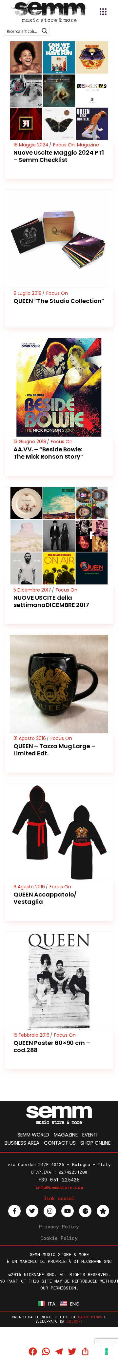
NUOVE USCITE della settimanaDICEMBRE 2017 (51, 601)
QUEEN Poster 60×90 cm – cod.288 (51, 1046)
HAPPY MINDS (90, 1316)
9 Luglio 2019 (27, 293)
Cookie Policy (59, 1238)
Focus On (64, 144)
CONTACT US (60, 1142)
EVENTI (89, 1134)
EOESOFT (75, 1321)
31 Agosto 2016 (29, 738)
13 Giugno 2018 (29, 441)
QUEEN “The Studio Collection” (58, 301)
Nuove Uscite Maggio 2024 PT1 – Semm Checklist (58, 156)
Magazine (88, 144)
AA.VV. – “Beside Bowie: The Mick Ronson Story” (48, 453)
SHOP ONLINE (95, 1142)
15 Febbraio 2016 (31, 1035)
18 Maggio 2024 (31, 144)
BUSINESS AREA (22, 1142)
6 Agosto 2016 (29, 886)
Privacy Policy (59, 1226)
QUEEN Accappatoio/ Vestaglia (45, 898)
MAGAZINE (66, 1134)
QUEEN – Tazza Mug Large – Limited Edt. (54, 749)
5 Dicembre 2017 (32, 590)
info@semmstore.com (59, 1187)
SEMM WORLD (33, 1134)
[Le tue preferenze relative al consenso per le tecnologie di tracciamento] (106, 1351)
